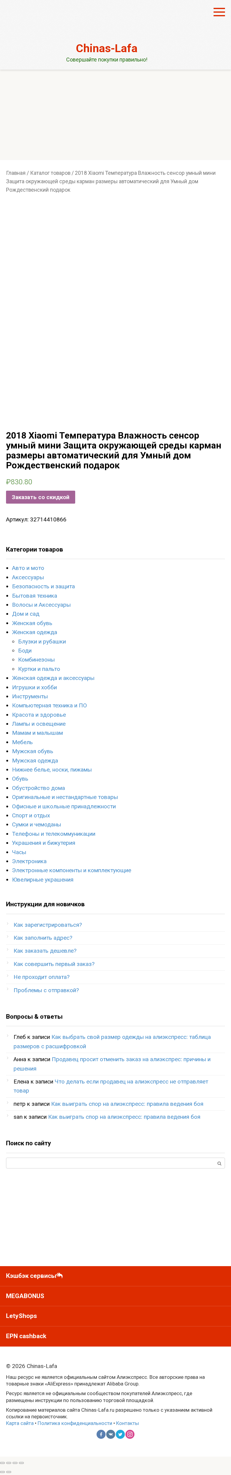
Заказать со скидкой (40, 497)
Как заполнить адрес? (43, 937)
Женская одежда (34, 632)
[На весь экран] (15, 1463)
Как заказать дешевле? (45, 950)
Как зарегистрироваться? (48, 924)
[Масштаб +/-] (21, 1463)
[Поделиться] (8, 1463)
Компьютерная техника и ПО (49, 705)
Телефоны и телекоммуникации (53, 833)
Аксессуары (28, 577)
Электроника (29, 861)
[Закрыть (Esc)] (2, 1463)
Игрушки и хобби (34, 687)
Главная (16, 173)
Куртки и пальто (39, 668)
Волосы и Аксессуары (41, 604)
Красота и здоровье (39, 714)
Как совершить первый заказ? (54, 964)
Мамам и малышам (37, 732)
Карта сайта (20, 1423)
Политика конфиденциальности (75, 1423)
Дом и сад (25, 613)
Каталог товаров (50, 173)
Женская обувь (32, 623)
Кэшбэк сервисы (31, 1275)
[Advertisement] (115, 115)
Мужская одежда (35, 760)
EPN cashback (26, 1336)
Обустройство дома (38, 788)
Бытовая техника (34, 595)
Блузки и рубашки (42, 641)
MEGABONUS (25, 1296)
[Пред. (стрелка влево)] (2, 1472)
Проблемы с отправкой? (46, 990)
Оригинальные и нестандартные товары (65, 797)
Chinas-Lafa (106, 48)
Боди (25, 650)
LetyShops (21, 1315)
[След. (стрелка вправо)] (8, 1472)
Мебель (22, 742)
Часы (19, 852)
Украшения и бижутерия (43, 842)
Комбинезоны (36, 659)
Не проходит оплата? (41, 976)
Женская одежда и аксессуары (53, 678)
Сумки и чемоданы (36, 824)
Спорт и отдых (31, 815)
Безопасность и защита (43, 586)
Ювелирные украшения (42, 879)
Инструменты (30, 696)
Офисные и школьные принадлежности (64, 806)
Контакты (127, 1423)
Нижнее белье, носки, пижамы (52, 769)
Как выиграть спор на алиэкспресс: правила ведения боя (127, 1103)
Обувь (20, 778)
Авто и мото (28, 568)
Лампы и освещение (39, 723)
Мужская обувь (32, 751)
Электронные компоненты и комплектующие (71, 870)
